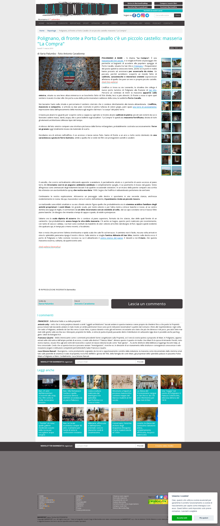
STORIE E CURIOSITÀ (46, 500)
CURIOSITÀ (62, 23)
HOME (41, 23)
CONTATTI (168, 23)
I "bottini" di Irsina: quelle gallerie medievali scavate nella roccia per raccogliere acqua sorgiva (47, 429)
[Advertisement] (98, 160)
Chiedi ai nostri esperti (121, 496)
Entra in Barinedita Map (121, 508)
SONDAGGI (80, 504)
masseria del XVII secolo (113, 60)
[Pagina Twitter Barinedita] (161, 497)
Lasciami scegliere (189, 511)
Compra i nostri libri (120, 506)
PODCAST (157, 23)
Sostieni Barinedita (119, 502)
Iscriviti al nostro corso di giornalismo (126, 504)
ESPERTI (123, 23)
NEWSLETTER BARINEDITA (56, 362)
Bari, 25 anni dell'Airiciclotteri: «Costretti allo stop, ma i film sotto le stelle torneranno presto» (47, 396)
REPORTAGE (75, 23)
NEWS (41, 508)
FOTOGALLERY (136, 23)
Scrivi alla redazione (120, 498)
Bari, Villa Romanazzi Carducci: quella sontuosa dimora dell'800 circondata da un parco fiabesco (72, 395)
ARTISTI (105, 23)
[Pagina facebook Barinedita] (157, 497)
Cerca (177, 15)
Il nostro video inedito (164, 446)
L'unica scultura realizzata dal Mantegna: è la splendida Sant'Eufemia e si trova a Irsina (95, 396)
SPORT (86, 23)
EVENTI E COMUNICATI (46, 502)
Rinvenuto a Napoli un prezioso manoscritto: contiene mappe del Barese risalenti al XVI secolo (122, 395)
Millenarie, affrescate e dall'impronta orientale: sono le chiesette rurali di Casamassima (97, 428)
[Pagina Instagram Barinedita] (166, 497)
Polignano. (138, 66)
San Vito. (153, 90)
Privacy (78, 508)
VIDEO (147, 23)
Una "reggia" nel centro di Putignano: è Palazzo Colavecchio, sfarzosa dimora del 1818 (171, 395)
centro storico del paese (111, 238)
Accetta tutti (182, 518)
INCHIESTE (51, 23)
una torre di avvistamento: (145, 107)
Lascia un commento (147, 303)
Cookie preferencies (83, 510)
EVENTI (114, 23)
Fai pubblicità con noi (120, 500)
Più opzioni (204, 518)
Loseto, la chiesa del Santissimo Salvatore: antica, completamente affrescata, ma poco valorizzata (146, 429)
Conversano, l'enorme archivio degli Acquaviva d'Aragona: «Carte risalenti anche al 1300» (122, 428)
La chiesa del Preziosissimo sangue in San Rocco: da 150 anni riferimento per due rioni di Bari (146, 395)
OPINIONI (95, 23)
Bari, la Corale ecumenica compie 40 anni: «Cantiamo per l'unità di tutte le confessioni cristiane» (72, 428)
